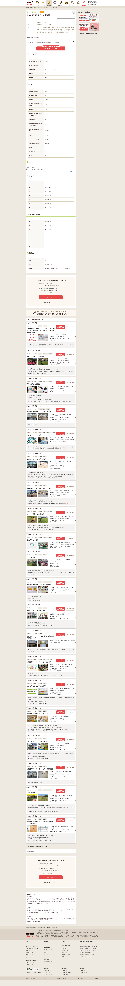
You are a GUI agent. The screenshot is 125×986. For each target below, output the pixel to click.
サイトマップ (64, 959)
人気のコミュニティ (30, 962)
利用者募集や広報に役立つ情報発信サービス (89, 946)
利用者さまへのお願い (66, 954)
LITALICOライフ (83, 970)
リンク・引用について (66, 950)
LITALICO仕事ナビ (65, 968)
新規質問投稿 (46, 955)
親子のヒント (47, 947)
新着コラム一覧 (29, 950)
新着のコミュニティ (30, 964)
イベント (64, 941)
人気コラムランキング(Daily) (32, 948)
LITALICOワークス (47, 968)
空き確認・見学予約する (60, 327)
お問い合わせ (64, 952)
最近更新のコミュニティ (31, 960)
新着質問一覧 (46, 957)
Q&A (45, 952)
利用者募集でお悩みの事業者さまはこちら (66, 18)
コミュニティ (29, 957)
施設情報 (46, 941)
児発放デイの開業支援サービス (86, 952)
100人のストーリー (30, 954)
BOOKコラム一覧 (29, 952)
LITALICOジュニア (47, 970)
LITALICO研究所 (65, 974)
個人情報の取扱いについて (61, 978)
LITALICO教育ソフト (48, 972)
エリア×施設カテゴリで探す (49, 944)
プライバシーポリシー (80, 978)
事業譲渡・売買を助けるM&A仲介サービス (88, 956)
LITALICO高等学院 (83, 972)
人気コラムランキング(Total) (32, 944)
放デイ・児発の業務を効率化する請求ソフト (89, 944)
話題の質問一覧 (47, 959)
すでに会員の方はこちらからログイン (51, 302)
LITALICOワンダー (65, 970)
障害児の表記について (30, 978)
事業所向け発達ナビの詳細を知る (88, 33)
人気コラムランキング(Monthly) (32, 946)
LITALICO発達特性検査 (66, 972)
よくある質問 (64, 948)
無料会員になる (50, 297)
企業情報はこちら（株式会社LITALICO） (34, 972)
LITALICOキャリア (83, 968)
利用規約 (45, 978)
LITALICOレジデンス (48, 974)
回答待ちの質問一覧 (48, 961)
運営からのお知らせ (66, 956)
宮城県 (30, 851)
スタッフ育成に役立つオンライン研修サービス (89, 948)
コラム (27, 941)
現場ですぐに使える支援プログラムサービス (89, 950)
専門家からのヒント (48, 949)
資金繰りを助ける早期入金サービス (87, 954)
